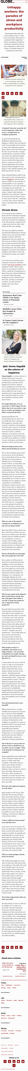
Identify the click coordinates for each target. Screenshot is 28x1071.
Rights (2, 1003)
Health (15, 1000)
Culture (3, 1000)
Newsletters (4, 1048)
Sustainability (4, 1033)
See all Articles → (5, 992)
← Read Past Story (7, 976)
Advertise (10, 1045)
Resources (4, 1018)
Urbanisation (11, 1018)
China (2, 985)
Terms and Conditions (7, 1051)
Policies (11, 1048)
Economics (4, 1030)
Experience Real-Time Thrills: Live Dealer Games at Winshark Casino (12, 299)
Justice (9, 987)
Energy (8, 1015)
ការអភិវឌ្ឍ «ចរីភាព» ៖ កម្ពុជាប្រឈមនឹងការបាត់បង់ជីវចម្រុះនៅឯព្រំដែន (20, 967)
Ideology (3, 987)
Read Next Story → (20, 976)
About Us (3, 1045)
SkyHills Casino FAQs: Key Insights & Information (12, 311)
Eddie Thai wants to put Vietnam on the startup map (7, 965)
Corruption (18, 1030)
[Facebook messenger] (3, 97)
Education (9, 1000)
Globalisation (9, 985)
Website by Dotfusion (7, 1054)
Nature (13, 1015)
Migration (20, 1000)
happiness (10, 179)
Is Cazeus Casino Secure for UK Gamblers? (13, 321)
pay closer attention (14, 265)
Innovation (11, 1030)
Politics (14, 987)
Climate (3, 1015)
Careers (16, 1045)
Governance (17, 985)
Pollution (19, 1015)
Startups (12, 1033)
